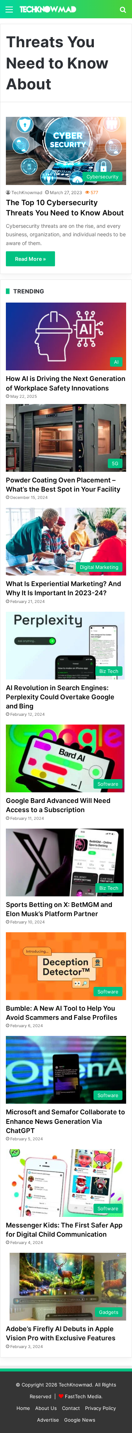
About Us (46, 1408)
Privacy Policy (100, 1408)
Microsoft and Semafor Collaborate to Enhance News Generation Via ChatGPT (65, 1121)
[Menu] (9, 12)
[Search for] (122, 12)
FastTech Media (83, 1396)
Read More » (30, 259)
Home (23, 1408)
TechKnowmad (26, 192)
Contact (71, 1408)
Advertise (48, 1420)
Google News (79, 1420)
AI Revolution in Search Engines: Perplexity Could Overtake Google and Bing (60, 697)
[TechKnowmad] (47, 9)
